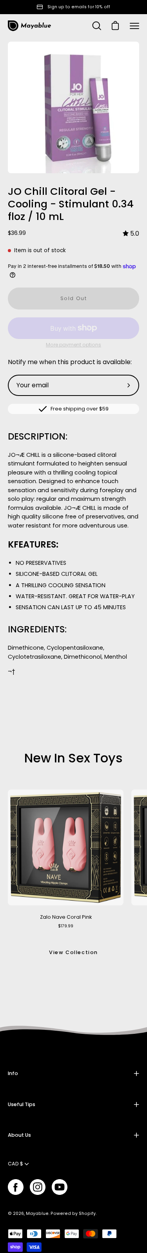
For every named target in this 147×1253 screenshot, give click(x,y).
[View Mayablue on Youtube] (59, 1187)
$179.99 (65, 926)
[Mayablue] (29, 25)
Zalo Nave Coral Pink (66, 917)
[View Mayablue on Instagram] (37, 1187)
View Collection (73, 952)
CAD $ (15, 1163)
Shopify (87, 1213)
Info (13, 1073)
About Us (19, 1135)
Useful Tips (21, 1104)
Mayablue (37, 1213)
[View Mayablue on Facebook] (16, 1187)
